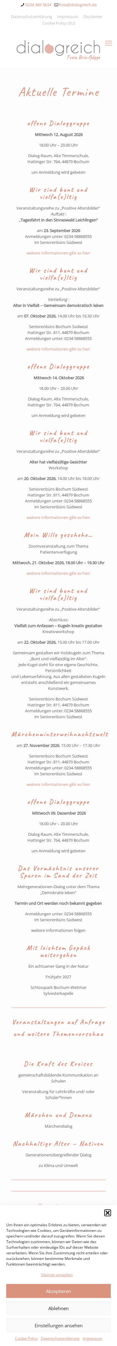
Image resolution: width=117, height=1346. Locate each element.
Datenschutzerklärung (60, 1338)
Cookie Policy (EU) (58, 23)
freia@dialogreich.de (78, 4)
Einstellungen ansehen (59, 1325)
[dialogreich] (58, 49)
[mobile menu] (108, 42)
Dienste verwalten (57, 1274)
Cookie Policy (26, 1338)
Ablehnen (58, 1308)
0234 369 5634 (38, 4)
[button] (108, 1213)
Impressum (92, 1338)
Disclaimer (92, 16)
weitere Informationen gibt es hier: (58, 253)
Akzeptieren (58, 1291)
